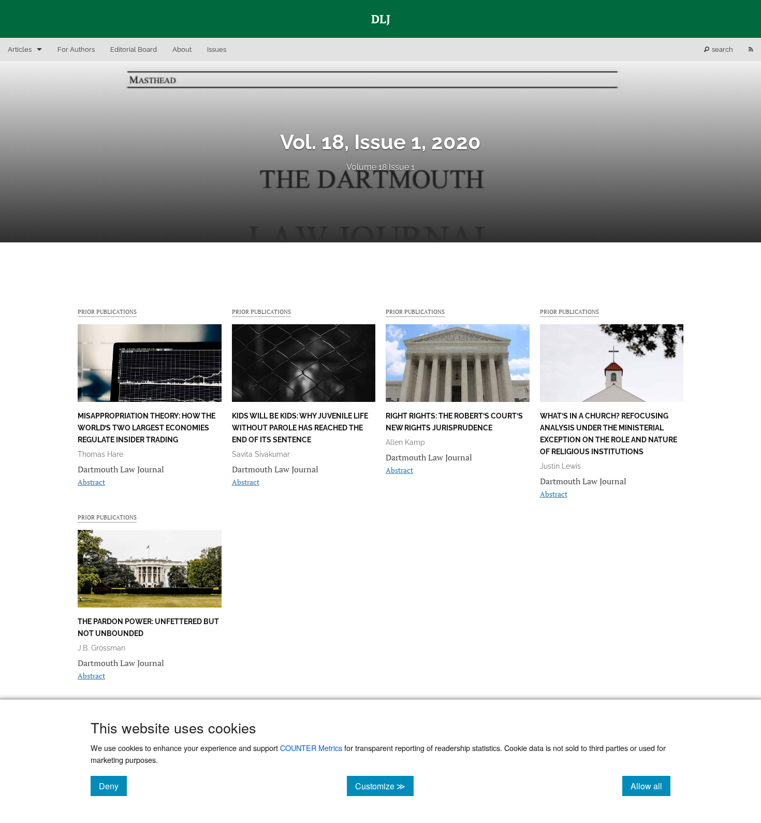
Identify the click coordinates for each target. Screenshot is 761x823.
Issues (216, 49)
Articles (20, 49)
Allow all (650, 785)
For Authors (76, 49)
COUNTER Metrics (311, 747)
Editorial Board (133, 49)
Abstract (91, 482)
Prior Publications (107, 311)
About (182, 49)
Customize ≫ (384, 785)
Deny (113, 785)
